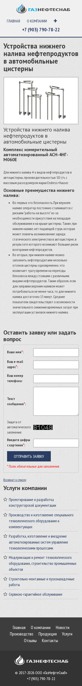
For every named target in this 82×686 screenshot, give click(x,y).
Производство (21, 634)
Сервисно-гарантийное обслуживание (35, 594)
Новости (62, 627)
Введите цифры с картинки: (18, 442)
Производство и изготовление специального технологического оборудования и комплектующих (41, 520)
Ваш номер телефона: (15, 378)
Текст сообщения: (16, 401)
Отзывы (30, 640)
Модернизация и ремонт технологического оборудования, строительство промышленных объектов (42, 563)
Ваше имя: (15, 352)
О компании (37, 21)
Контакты (50, 640)
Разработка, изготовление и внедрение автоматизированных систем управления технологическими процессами (38, 541)
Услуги (67, 634)
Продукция (47, 634)
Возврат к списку (14, 479)
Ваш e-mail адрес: (15, 364)
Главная (13, 21)
